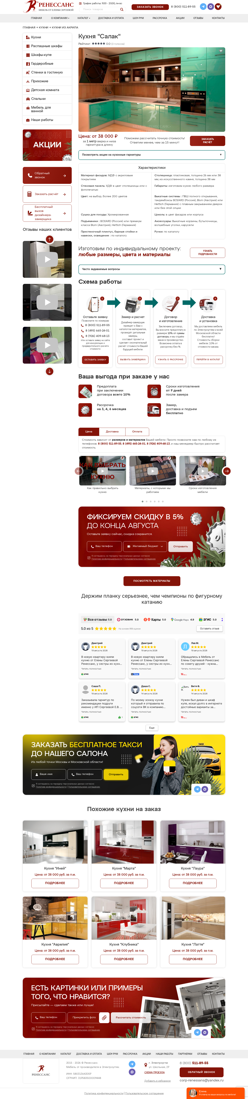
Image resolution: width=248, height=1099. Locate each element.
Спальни (38, 99)
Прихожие (39, 81)
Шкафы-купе (41, 55)
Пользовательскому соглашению (140, 559)
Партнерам (185, 1054)
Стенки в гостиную (47, 72)
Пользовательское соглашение (144, 1093)
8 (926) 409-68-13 (183, 11)
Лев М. (195, 643)
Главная (36, 18)
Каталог (83, 18)
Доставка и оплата (111, 18)
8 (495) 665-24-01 (183, 2)
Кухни (43, 27)
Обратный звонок (201, 1072)
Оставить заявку (95, 360)
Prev (50, 239)
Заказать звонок (150, 7)
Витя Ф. (195, 686)
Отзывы (198, 18)
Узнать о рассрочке (170, 360)
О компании (59, 18)
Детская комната (45, 90)
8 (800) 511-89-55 (183, 6)
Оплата (137, 431)
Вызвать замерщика (133, 360)
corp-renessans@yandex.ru (202, 1080)
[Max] (210, 7)
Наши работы (42, 120)
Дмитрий (146, 643)
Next (50, 371)
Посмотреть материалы (151, 581)
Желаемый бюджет (146, 546)
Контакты (218, 18)
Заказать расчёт (207, 141)
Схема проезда (154, 1072)
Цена (88, 431)
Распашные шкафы (46, 46)
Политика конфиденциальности (103, 1093)
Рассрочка (160, 18)
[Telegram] (203, 7)
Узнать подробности (207, 252)
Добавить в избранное (157, 1081)
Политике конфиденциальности (107, 559)
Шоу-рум (138, 18)
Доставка (112, 431)
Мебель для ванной (41, 109)
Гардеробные (42, 63)
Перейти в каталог (208, 360)
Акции (180, 18)
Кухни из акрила (65, 27)
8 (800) (194, 1063)
